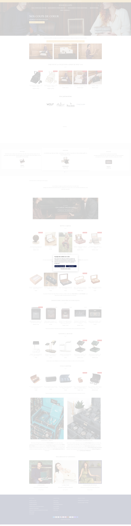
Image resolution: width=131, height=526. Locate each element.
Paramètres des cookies (65, 268)
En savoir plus (57, 263)
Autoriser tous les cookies (60, 266)
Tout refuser (71, 266)
